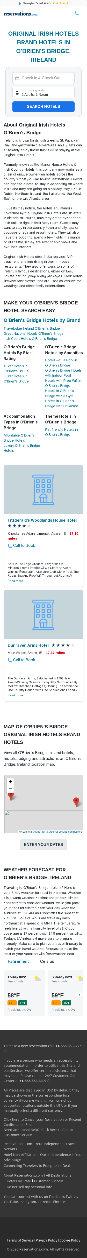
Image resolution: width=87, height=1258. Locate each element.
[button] (76, 802)
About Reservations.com (23, 1175)
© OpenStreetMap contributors (64, 831)
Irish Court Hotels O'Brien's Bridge (30, 339)
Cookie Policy (69, 1240)
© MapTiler (39, 831)
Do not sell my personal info (29, 1187)
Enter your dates (43, 845)
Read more (15, 581)
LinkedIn (44, 1201)
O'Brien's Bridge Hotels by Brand (42, 320)
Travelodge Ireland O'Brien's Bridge (32, 328)
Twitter (71, 1196)
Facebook (56, 1196)
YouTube (11, 1201)
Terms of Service (20, 1240)
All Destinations (58, 1175)
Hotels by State (19, 1181)
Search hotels (43, 106)
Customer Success (49, 1181)
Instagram (28, 1201)
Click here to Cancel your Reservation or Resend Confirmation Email (42, 1122)
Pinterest (60, 1201)
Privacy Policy (46, 1240)
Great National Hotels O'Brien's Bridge (34, 333)
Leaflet (26, 831)
